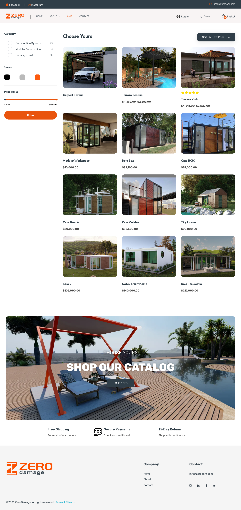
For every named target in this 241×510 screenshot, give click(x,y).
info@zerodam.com (224, 3)
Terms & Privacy (65, 502)
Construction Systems (28, 43)
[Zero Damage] (15, 16)
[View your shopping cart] (222, 16)
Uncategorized (24, 55)
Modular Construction (28, 49)
